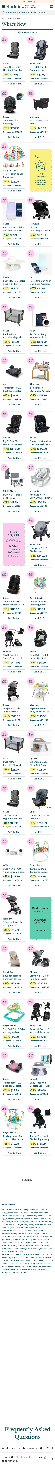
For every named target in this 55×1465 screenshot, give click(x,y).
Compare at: (12, 78)
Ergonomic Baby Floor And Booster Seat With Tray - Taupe (39, 763)
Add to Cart (14, 83)
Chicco (6, 437)
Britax (33, 437)
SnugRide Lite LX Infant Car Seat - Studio (39, 656)
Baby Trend (35, 63)
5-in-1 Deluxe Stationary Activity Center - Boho (40, 389)
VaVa (5, 865)
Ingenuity (34, 491)
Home (4, 18)
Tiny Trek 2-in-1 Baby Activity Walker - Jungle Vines (14, 1031)
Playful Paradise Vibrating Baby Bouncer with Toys (39, 603)
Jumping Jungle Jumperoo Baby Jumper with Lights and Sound (40, 870)
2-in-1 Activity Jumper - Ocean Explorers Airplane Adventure (39, 1244)
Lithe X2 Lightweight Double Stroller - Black (40, 229)
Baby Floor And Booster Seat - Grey (40, 1084)
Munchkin (8, 1453)
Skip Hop (34, 705)
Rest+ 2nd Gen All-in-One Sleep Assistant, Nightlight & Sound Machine (41, 282)
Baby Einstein (10, 170)
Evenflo (7, 651)
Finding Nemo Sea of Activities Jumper (13, 1138)
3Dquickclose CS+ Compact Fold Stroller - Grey (12, 924)
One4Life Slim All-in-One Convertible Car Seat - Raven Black (41, 443)
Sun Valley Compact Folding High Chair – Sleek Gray (40, 1298)
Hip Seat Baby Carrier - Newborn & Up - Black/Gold (40, 1191)
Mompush (35, 224)
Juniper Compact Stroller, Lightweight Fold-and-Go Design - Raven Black (40, 1138)
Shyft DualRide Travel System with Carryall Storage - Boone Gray (13, 656)
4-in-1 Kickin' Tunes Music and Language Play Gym (13, 175)
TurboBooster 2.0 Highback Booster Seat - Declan (12, 68)
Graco (6, 63)
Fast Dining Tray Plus (11, 1405)
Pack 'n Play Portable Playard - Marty (12, 336)
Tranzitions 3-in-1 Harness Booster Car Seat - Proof (14, 603)
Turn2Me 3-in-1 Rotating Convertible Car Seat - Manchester (14, 122)
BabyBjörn (8, 972)
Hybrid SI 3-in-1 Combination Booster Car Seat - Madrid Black (39, 68)
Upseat (7, 277)
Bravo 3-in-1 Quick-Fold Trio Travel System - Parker (40, 977)
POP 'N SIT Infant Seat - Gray (12, 496)
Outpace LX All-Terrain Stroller (11, 710)
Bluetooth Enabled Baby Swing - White (13, 1458)
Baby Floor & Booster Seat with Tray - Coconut (14, 282)
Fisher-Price (36, 865)
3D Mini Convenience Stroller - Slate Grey (41, 1351)
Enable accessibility (27, 1)
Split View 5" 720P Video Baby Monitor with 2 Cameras (13, 870)
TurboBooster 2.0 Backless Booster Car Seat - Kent (12, 389)
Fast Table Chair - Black (39, 122)
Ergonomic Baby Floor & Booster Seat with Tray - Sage (14, 1351)
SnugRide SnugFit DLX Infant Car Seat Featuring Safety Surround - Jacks (40, 1458)
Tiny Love (34, 384)
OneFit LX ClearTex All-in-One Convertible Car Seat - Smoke (41, 817)
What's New (15, 18)
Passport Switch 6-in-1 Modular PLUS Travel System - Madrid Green (40, 1031)
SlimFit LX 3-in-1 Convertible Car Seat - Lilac (14, 1244)
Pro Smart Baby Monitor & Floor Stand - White (38, 336)
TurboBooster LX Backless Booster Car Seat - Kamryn (13, 1191)
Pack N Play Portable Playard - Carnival (12, 763)
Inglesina (34, 117)
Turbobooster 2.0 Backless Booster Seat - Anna (12, 1084)
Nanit (32, 331)
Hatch (6, 224)
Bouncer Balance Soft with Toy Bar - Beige (13, 977)
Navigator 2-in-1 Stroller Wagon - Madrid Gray (38, 550)
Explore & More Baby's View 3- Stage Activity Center (41, 710)
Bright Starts (9, 491)
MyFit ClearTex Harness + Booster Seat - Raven (12, 443)
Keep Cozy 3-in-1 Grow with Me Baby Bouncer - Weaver (40, 496)
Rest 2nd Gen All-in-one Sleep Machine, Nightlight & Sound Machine (13, 229)
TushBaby (35, 1186)
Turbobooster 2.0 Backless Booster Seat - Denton (39, 1405)
